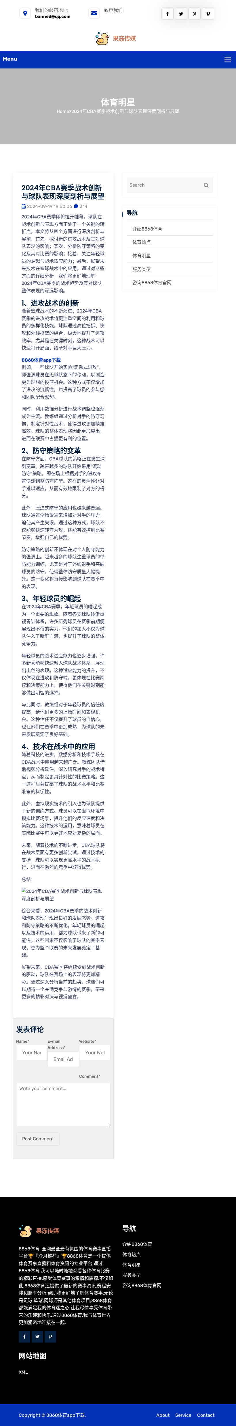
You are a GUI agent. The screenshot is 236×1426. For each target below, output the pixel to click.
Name (22, 1041)
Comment (89, 1076)
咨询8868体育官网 (152, 282)
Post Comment (38, 1138)
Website (87, 1041)
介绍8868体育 (147, 229)
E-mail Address (56, 1044)
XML (23, 1372)
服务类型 (141, 269)
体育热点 (141, 242)
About (163, 1415)
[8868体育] (118, 38)
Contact (205, 1415)
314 (83, 206)
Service (183, 1415)
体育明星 (141, 256)
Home (63, 111)
